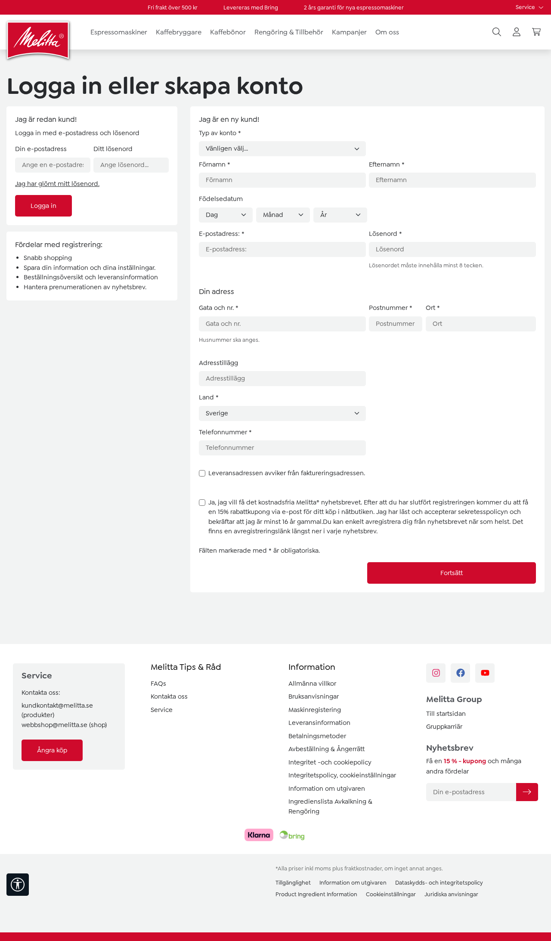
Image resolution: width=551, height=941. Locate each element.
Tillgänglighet (293, 882)
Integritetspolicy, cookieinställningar (342, 775)
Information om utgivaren (326, 788)
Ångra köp (52, 750)
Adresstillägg (218, 363)
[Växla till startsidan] (38, 40)
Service (526, 7)
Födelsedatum (221, 199)
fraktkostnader (363, 868)
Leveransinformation (319, 722)
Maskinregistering (314, 710)
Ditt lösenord (113, 149)
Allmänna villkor (312, 683)
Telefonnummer (225, 432)
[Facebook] (460, 673)
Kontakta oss (169, 696)
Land (209, 397)
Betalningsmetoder (317, 736)
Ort (433, 307)
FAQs (158, 683)
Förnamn (214, 164)
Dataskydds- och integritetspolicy (439, 882)
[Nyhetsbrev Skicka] (527, 792)
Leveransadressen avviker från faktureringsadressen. (286, 473)
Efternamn (387, 164)
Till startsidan (446, 713)
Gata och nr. (218, 307)
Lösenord (385, 233)
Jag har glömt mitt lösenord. (57, 184)
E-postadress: (222, 233)
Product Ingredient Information (316, 894)
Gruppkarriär (444, 726)
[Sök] (497, 32)
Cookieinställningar (391, 894)
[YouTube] (485, 673)
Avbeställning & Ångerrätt (326, 749)
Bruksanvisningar (313, 696)
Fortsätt (451, 573)
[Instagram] (435, 673)
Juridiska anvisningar (451, 894)
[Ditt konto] (516, 32)
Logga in (43, 205)
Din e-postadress (41, 149)
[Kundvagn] (536, 32)
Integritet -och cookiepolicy (329, 762)
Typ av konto (220, 133)
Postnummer (390, 307)
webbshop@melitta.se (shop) (64, 725)
